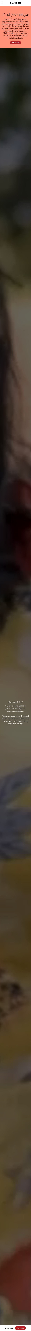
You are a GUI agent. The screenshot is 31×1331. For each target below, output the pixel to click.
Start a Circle (15, 43)
